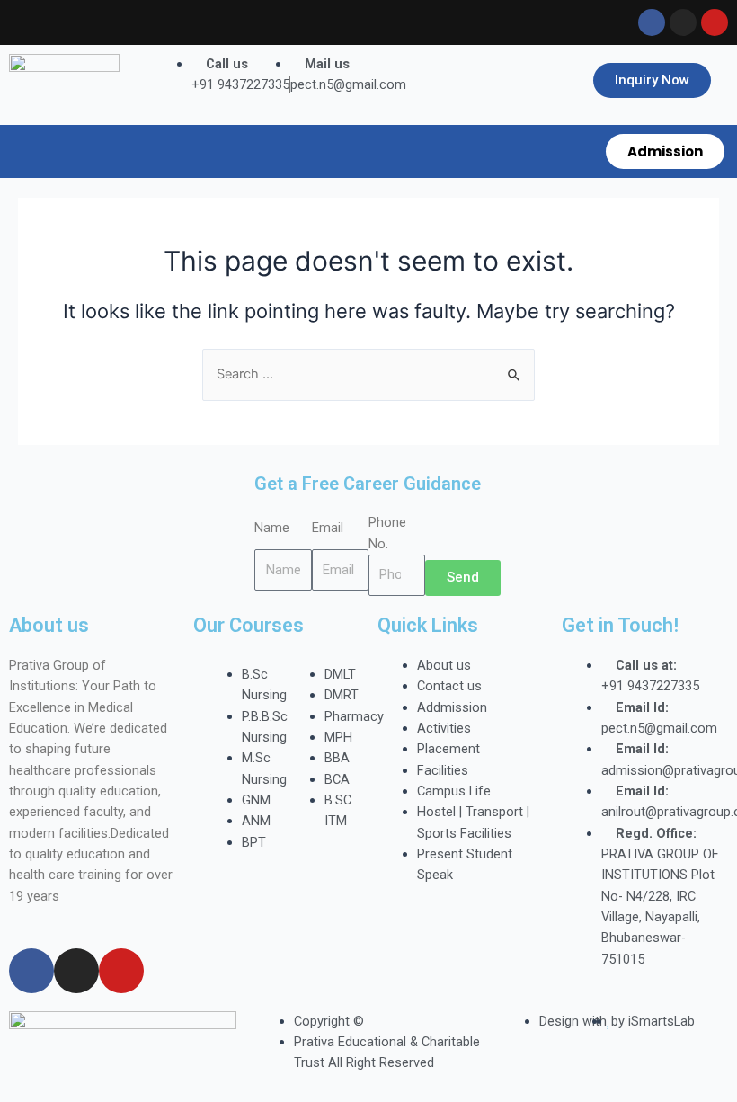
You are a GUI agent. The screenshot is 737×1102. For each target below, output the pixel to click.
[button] (298, 151)
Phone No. (387, 532)
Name (271, 528)
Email (327, 528)
